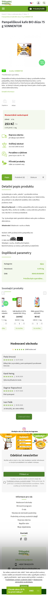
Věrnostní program (24, 506)
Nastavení (24, 586)
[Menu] (3, 8)
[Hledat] (44, 3)
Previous (4, 293)
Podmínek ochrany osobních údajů (19, 481)
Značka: (16, 71)
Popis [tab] (7, 177)
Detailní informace (8, 92)
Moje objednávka (24, 527)
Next (45, 293)
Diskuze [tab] (34, 177)
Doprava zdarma (24, 520)
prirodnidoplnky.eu (25, 539)
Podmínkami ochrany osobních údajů (19, 580)
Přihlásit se (24, 474)
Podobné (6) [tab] (20, 177)
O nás (24, 509)
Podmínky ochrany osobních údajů (24, 516)
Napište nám (24, 523)
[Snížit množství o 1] (15, 324)
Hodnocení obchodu (24, 343)
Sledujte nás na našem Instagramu (24, 431)
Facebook (20, 539)
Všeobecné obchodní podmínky (24, 513)
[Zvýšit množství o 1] (6, 324)
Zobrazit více (24, 416)
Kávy (42, 264)
